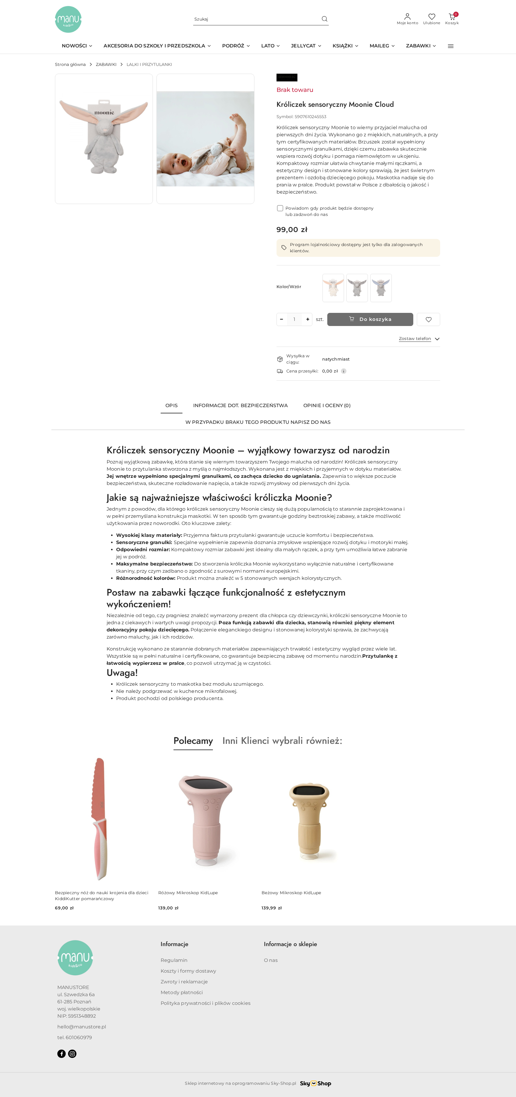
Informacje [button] (174, 944)
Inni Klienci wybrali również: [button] (282, 740)
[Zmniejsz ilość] (281, 319)
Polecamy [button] (193, 740)
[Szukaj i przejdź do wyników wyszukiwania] (324, 19)
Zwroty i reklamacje (184, 982)
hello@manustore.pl (81, 1027)
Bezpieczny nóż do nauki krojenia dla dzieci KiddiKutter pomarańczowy (101, 895)
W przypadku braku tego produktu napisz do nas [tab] (258, 422)
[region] (357, 288)
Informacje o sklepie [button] (290, 944)
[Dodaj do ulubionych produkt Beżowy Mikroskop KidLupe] (350, 764)
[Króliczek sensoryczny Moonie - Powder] (333, 288)
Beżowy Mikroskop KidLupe (291, 892)
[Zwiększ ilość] (307, 319)
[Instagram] (72, 1054)
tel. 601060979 (74, 1037)
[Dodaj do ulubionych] (428, 319)
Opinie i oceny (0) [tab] (327, 405)
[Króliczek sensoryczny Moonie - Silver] (357, 288)
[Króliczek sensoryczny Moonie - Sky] (381, 288)
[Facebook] (61, 1054)
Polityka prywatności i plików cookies (206, 1003)
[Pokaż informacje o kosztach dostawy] (343, 371)
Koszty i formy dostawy (188, 971)
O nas (271, 960)
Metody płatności (182, 992)
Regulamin (174, 960)
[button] (451, 46)
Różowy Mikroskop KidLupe (188, 892)
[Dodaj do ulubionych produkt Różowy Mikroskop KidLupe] (247, 764)
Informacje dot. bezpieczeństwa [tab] (240, 405)
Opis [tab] (171, 405)
